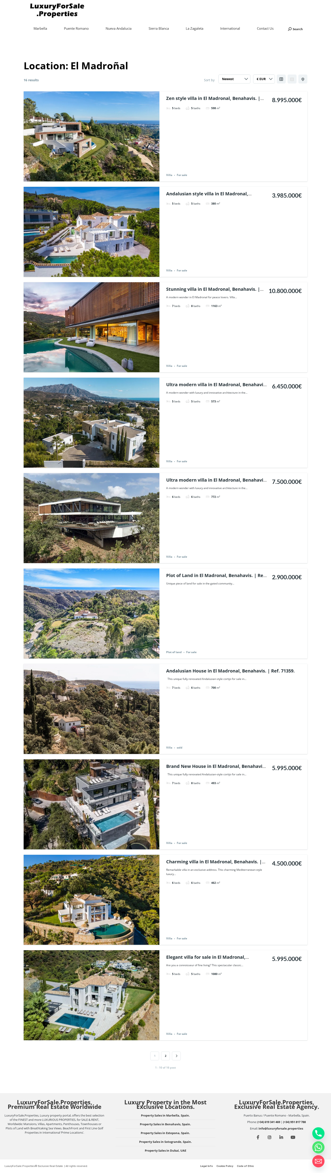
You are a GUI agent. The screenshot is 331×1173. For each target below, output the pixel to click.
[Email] (318, 1161)
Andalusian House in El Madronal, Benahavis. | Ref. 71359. (230, 671)
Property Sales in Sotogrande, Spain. (165, 1142)
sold (179, 748)
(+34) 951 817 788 (294, 1122)
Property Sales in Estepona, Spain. (165, 1133)
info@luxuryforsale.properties (280, 1128)
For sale (182, 175)
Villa (169, 175)
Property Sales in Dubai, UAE (165, 1150)
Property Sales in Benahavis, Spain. (165, 1124)
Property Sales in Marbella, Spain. (165, 1115)
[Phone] (318, 1133)
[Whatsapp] (318, 1147)
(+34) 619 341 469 (268, 1122)
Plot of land (174, 652)
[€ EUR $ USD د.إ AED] (264, 80)
